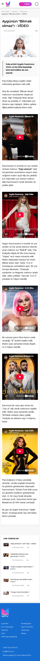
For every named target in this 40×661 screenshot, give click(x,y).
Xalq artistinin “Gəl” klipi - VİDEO (23, 544)
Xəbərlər (4, 630)
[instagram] (6, 642)
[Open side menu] (3, 4)
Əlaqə (23, 633)
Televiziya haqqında (9, 637)
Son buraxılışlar (7, 627)
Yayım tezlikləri (27, 627)
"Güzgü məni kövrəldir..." (20, 592)
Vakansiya (25, 630)
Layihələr (4, 623)
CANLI (27, 4)
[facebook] (10, 642)
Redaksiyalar (26, 623)
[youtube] (1, 642)
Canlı (3, 633)
